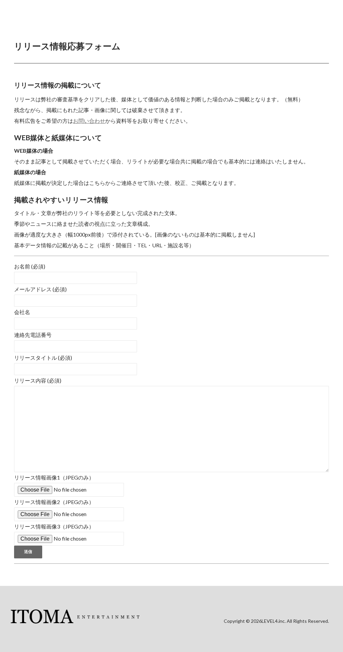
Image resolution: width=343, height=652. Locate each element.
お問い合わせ (89, 120)
